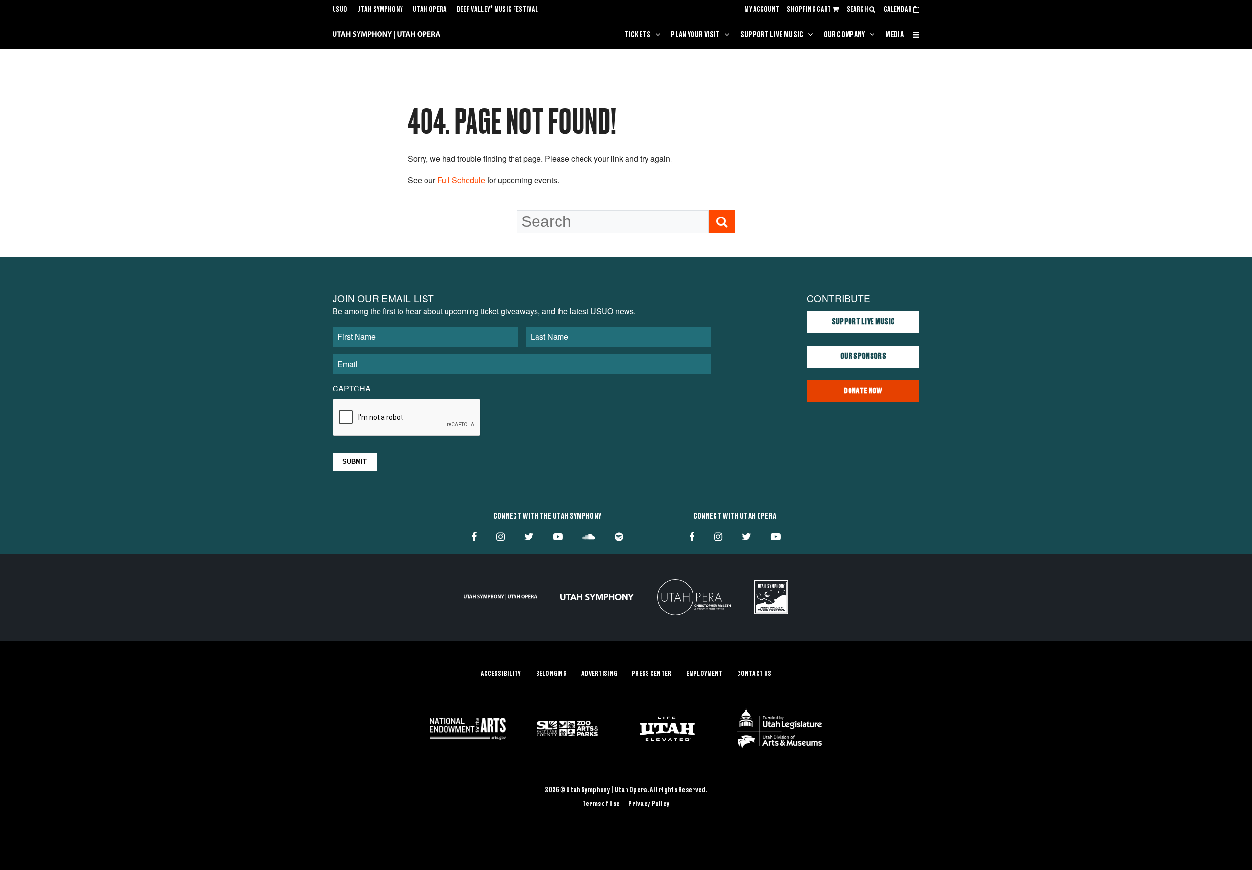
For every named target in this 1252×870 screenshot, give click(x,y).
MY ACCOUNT (761, 9)
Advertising (599, 674)
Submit (354, 461)
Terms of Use (601, 804)
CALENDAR (898, 9)
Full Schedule (461, 180)
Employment (704, 674)
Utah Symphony (380, 9)
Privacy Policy (649, 804)
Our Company (844, 35)
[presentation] (407, 418)
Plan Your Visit (695, 35)
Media (894, 35)
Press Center (651, 674)
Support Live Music (772, 35)
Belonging (551, 674)
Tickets (637, 35)
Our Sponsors (863, 356)
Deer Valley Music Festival (497, 9)
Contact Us (754, 674)
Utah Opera (430, 9)
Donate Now (863, 391)
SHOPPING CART (809, 9)
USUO (340, 9)
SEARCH (858, 9)
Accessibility (501, 674)
